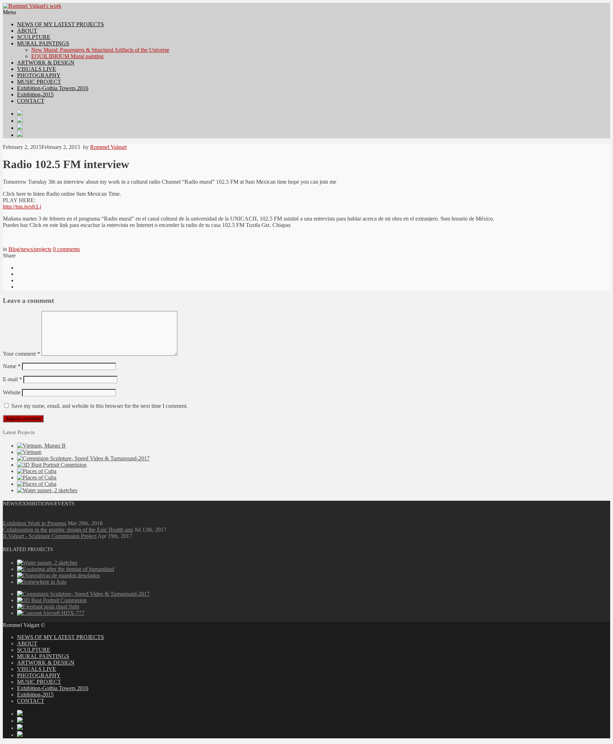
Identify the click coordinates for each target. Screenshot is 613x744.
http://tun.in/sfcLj (22, 207)
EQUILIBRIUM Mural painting (67, 56)
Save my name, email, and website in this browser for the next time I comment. (99, 406)
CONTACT (30, 101)
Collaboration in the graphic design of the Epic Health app (68, 530)
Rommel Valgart (108, 147)
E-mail (12, 379)
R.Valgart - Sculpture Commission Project (49, 536)
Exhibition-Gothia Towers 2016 (52, 88)
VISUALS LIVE (36, 69)
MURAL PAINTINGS (43, 43)
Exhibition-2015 (35, 94)
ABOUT (27, 31)
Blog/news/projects (30, 249)
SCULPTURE (33, 37)
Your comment (21, 354)
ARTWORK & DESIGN (45, 63)
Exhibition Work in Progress (34, 523)
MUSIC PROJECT (39, 82)
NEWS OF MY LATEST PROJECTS (60, 24)
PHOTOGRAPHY (39, 75)
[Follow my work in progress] (313, 113)
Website (12, 392)
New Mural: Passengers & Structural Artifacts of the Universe (100, 50)
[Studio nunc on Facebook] (313, 120)
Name (12, 366)
